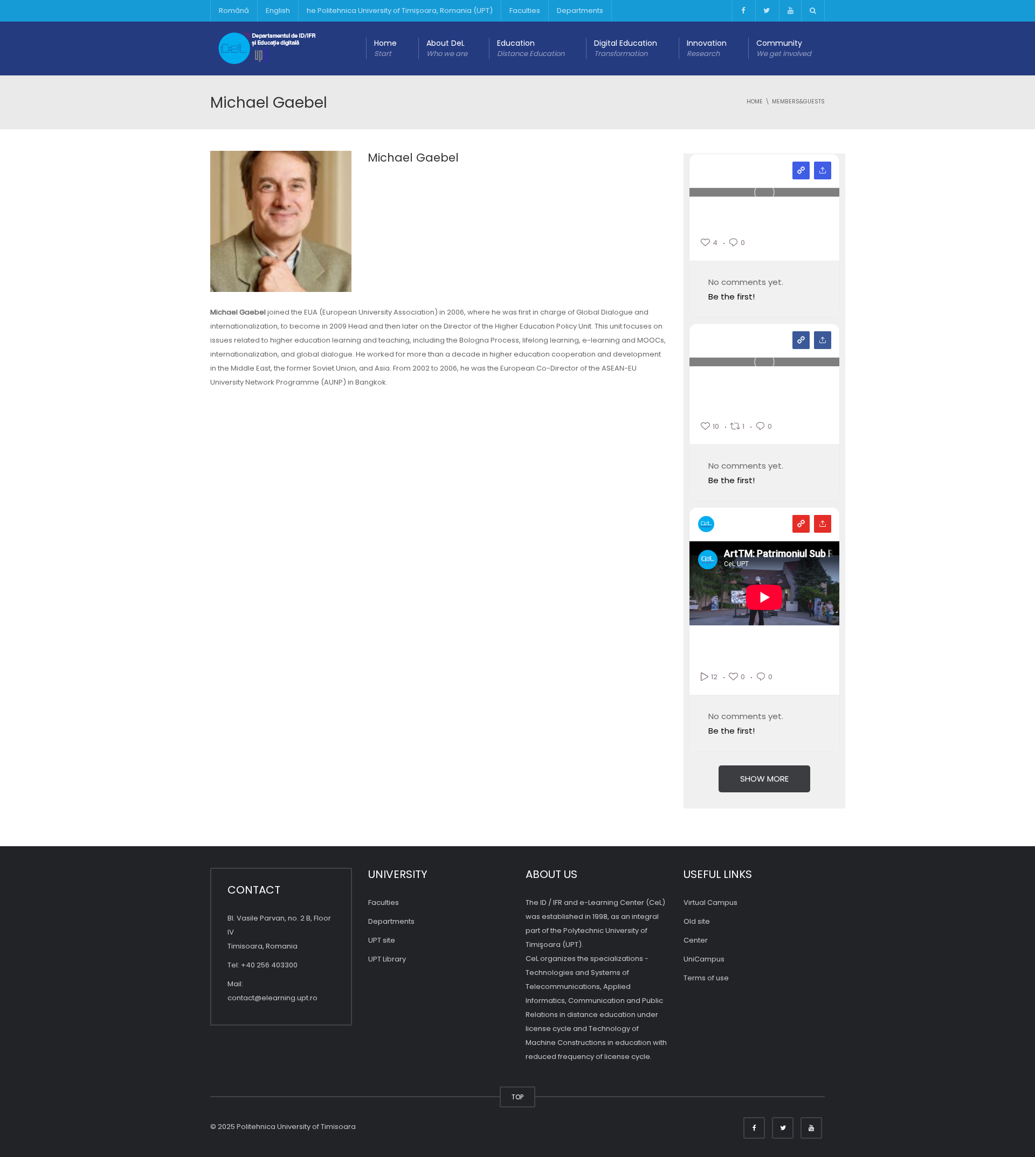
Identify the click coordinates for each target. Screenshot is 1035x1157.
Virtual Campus (710, 902)
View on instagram (801, 170)
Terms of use (706, 978)
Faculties (524, 10)
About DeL (446, 48)
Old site (697, 921)
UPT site (381, 940)
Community (783, 48)
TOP (517, 1097)
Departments (580, 10)
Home (385, 48)
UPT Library (387, 959)
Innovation (707, 48)
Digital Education (625, 48)
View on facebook (801, 340)
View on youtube (801, 524)
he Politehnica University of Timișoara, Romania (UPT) (400, 10)
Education (530, 48)
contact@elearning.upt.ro (272, 998)
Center (696, 940)
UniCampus (704, 959)
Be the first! (731, 296)
